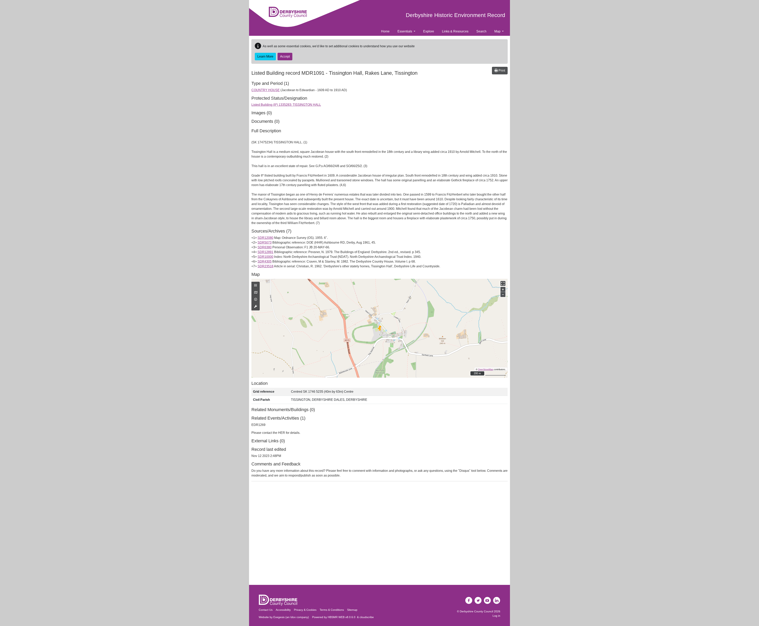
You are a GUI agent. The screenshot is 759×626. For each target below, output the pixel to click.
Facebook (468, 600)
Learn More (265, 56)
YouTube (487, 600)
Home (385, 31)
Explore (428, 31)
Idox (293, 617)
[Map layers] (256, 285)
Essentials (405, 31)
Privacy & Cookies (305, 609)
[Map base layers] (256, 292)
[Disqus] (379, 533)
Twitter (478, 600)
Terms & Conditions (332, 609)
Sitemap (352, 609)
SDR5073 (265, 242)
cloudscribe (367, 617)
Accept (285, 56)
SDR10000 (265, 256)
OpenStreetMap (485, 369)
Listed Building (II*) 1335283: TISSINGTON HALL (286, 104)
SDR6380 (265, 247)
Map (497, 31)
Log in (496, 615)
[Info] (256, 299)
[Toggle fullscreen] (502, 283)
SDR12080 (265, 237)
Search (481, 31)
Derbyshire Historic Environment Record (455, 15)
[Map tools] (256, 306)
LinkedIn (496, 600)
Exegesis (279, 617)
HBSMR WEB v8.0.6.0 (342, 617)
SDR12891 (265, 252)
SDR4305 (265, 261)
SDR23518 (265, 266)
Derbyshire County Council (476, 611)
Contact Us (266, 609)
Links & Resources (455, 31)
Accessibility (283, 609)
